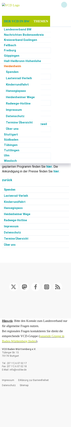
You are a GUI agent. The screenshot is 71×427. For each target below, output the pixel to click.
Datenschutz (15, 116)
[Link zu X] (13, 286)
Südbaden (11, 139)
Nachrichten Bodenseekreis (24, 35)
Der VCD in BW (17, 21)
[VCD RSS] (57, 286)
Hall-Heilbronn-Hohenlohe (22, 61)
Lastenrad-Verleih (19, 78)
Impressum (14, 110)
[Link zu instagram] (46, 286)
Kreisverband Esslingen (20, 40)
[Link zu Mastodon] (24, 286)
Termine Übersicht (19, 122)
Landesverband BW (17, 29)
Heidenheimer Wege (20, 97)
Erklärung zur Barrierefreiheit (33, 380)
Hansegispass (16, 91)
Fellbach (10, 45)
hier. (49, 166)
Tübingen (11, 145)
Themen (41, 21)
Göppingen (11, 55)
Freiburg (10, 50)
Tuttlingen (11, 150)
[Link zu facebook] (35, 286)
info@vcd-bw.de (17, 369)
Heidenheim (12, 66)
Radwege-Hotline (18, 103)
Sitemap (24, 385)
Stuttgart (11, 134)
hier (56, 171)
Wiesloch (10, 161)
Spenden (12, 72)
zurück (7, 180)
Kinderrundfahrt (17, 84)
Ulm (6, 155)
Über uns (12, 129)
